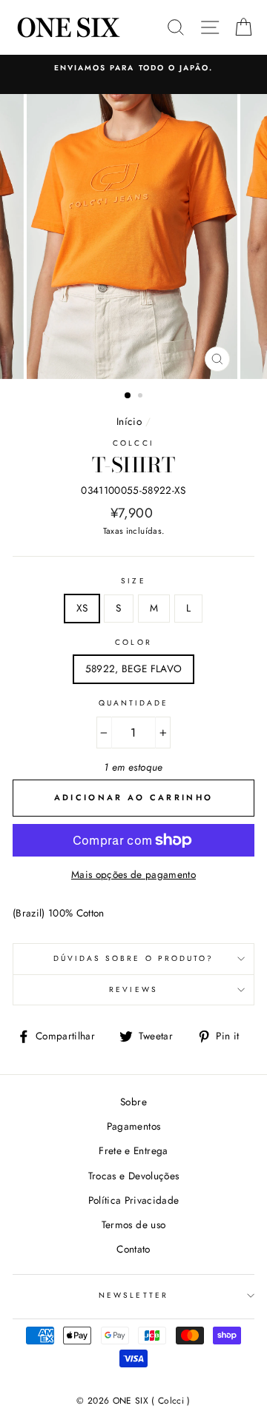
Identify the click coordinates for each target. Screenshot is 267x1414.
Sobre (133, 1101)
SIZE (133, 580)
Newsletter (133, 1295)
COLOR (133, 642)
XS (82, 607)
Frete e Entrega (133, 1150)
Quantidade (134, 702)
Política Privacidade (133, 1200)
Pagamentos (133, 1126)
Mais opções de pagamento (133, 874)
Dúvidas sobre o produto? (133, 958)
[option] (133, 68)
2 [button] (141, 397)
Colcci (133, 443)
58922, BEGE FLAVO (133, 668)
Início (129, 421)
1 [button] (128, 396)
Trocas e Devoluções (133, 1175)
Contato (133, 1249)
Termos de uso (133, 1224)
